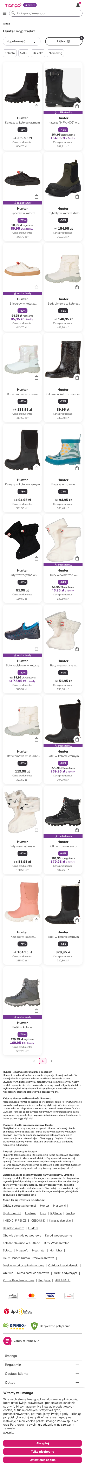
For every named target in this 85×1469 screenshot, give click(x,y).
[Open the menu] (4, 13)
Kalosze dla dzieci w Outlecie (21, 1243)
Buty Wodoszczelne (56, 1243)
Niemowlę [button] (55, 53)
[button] (21, 41)
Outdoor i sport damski (63, 1265)
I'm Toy (70, 1213)
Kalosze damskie (60, 1221)
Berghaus (44, 1280)
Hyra (43, 1213)
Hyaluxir (30, 1213)
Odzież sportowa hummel (19, 1206)
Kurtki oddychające (65, 1273)
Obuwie (8, 1273)
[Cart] (36, 106)
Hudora (33, 1228)
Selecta (7, 1250)
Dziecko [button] (38, 53)
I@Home (56, 1213)
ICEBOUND (38, 1221)
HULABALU (62, 1280)
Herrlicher (56, 1250)
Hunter (44, 1206)
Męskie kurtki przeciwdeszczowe (23, 1265)
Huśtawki (59, 1206)
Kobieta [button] (10, 53)
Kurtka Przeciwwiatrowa (18, 1280)
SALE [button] (23, 53)
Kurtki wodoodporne (58, 1236)
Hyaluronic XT (12, 1213)
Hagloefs (22, 1250)
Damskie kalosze (13, 1228)
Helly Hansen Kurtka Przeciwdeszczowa (28, 1258)
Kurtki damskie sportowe (33, 1273)
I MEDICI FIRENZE (14, 1221)
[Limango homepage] (11, 5)
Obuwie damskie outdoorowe (22, 1236)
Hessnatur (39, 1250)
